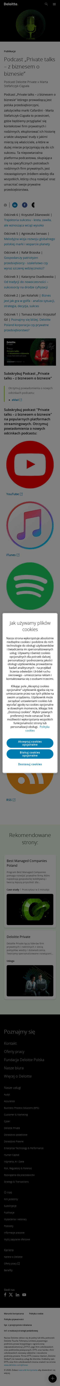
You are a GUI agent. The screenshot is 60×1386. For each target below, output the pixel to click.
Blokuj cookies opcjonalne (30, 754)
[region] (30, 693)
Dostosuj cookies (30, 764)
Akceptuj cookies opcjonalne (30, 743)
